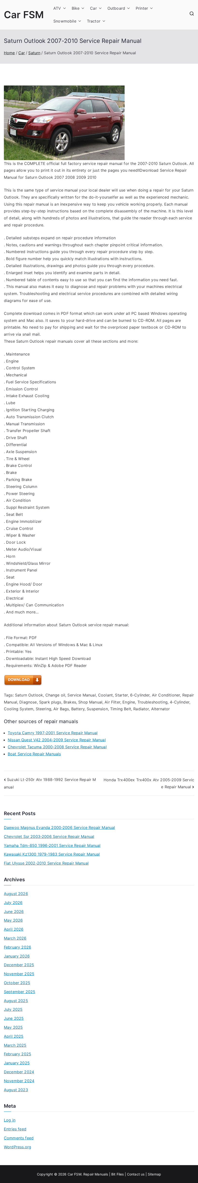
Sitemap (154, 1174)
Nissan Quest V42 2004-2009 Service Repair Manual (57, 739)
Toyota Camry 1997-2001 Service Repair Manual (53, 732)
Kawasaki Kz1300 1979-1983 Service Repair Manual (52, 854)
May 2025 (13, 1027)
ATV (57, 8)
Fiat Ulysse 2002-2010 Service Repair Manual (46, 863)
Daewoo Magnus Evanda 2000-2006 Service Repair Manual (59, 827)
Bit (113, 1174)
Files (120, 1174)
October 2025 (17, 982)
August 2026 (16, 893)
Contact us (136, 1174)
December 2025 (19, 964)
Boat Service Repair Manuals (34, 753)
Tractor (93, 21)
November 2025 (19, 973)
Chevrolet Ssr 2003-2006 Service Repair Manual (49, 836)
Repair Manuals (95, 1174)
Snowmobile (64, 21)
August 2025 (16, 1000)
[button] (63, 8)
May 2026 (13, 920)
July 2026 (13, 902)
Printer (142, 8)
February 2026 (17, 947)
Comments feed (19, 1138)
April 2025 (14, 1036)
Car (93, 8)
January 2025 (17, 1062)
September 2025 (19, 991)
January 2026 (17, 956)
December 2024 (19, 1071)
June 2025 (14, 1018)
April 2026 (14, 929)
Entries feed (15, 1129)
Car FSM (24, 15)
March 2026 (15, 938)
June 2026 (14, 911)
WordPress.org (17, 1146)
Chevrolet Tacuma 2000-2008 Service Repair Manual (57, 746)
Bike (76, 8)
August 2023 (16, 1089)
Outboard (116, 8)
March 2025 (15, 1045)
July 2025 (13, 1009)
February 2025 (17, 1054)
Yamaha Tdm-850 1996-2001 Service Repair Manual (52, 845)
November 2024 (19, 1080)
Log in (9, 1120)
